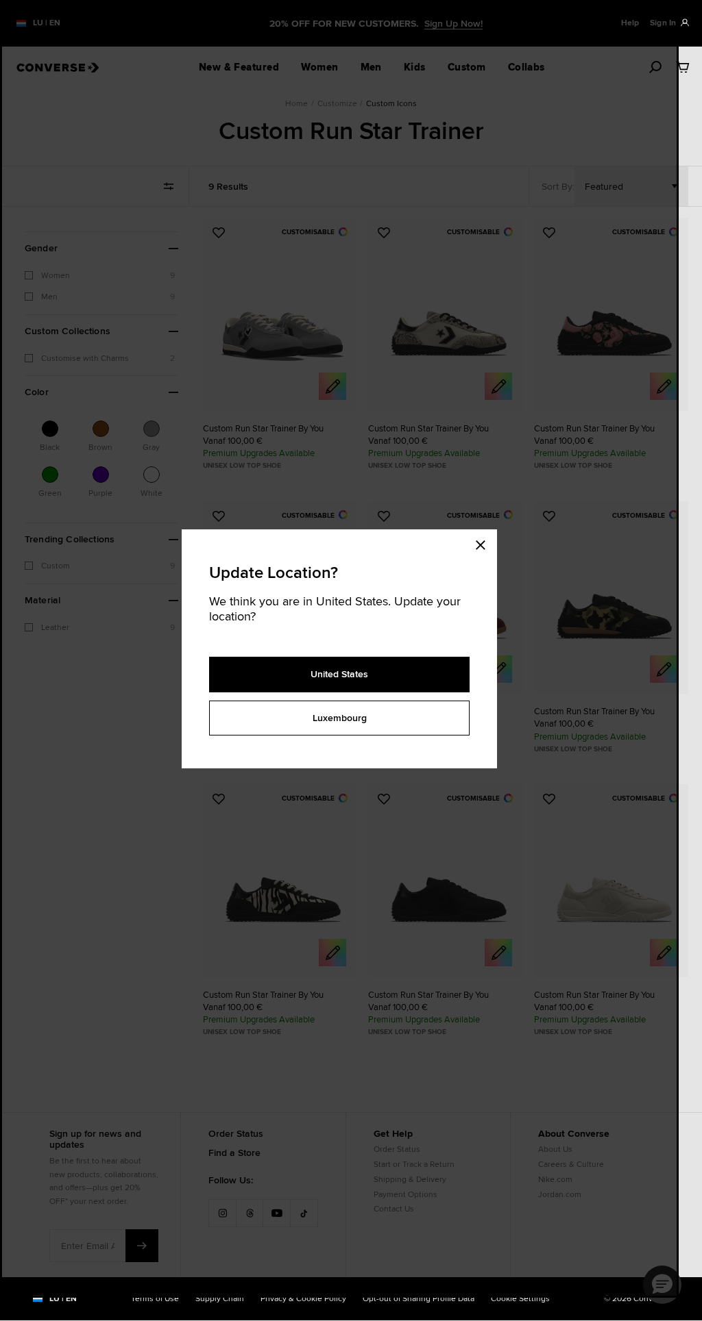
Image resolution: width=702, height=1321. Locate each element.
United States (339, 674)
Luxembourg (340, 718)
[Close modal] (484, 543)
